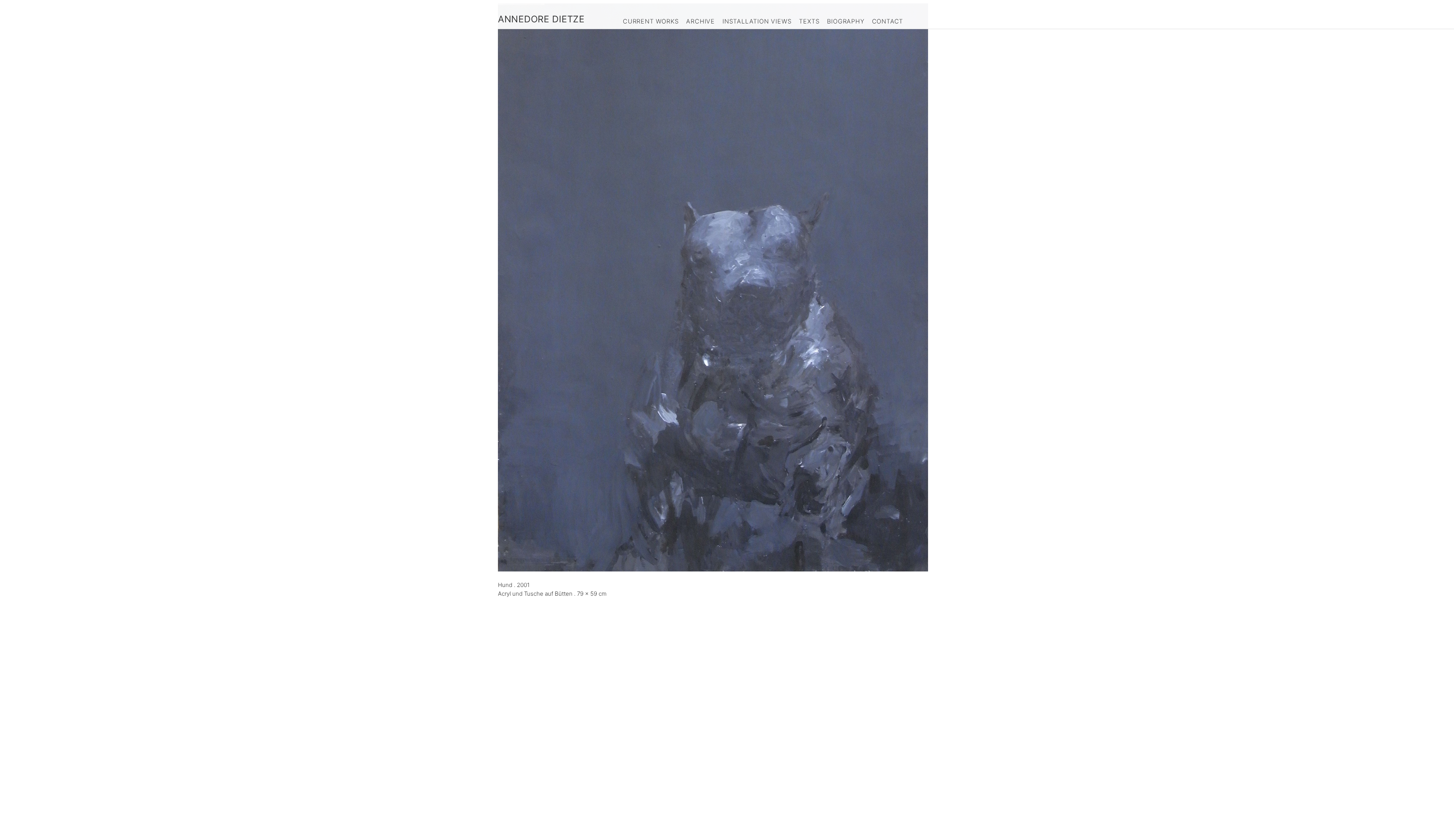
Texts (809, 21)
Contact (887, 21)
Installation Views (756, 21)
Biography (845, 21)
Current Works (651, 21)
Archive (700, 21)
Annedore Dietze (541, 19)
